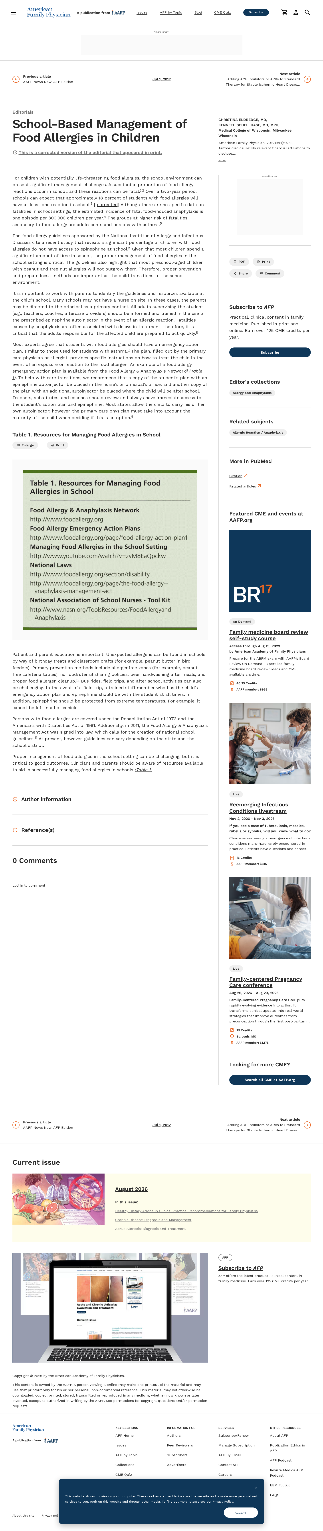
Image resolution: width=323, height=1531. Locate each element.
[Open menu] (13, 12)
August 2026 (131, 1189)
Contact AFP (229, 1465)
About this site (23, 1515)
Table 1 (143, 769)
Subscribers (177, 1455)
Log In (17, 885)
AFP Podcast (280, 1460)
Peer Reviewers (180, 1445)
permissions (123, 1401)
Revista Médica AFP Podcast (286, 1473)
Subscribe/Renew (233, 1435)
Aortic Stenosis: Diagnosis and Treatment (150, 1229)
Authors (174, 1435)
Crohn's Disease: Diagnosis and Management (153, 1220)
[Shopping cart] (284, 12)
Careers (225, 1474)
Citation (235, 476)
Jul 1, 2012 (162, 79)
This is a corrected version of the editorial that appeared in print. (90, 152)
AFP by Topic (171, 12)
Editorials (23, 112)
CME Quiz (222, 12)
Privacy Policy (223, 1501)
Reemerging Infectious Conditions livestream (258, 807)
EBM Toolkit (280, 1485)
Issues (142, 12)
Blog (198, 12)
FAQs (274, 1495)
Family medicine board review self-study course (268, 635)
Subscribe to (240, 1268)
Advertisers (176, 1465)
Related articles (242, 486)
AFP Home (124, 1435)
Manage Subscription (236, 1445)
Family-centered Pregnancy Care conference (265, 982)
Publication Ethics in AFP (287, 1448)
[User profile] (296, 12)
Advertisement (161, 32)
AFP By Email (229, 1455)
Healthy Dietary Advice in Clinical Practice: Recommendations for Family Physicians (186, 1211)
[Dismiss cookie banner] (256, 1487)
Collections (124, 1465)
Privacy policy (52, 1515)
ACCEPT (241, 1512)
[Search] (307, 12)
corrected (107, 204)
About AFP (279, 1435)
